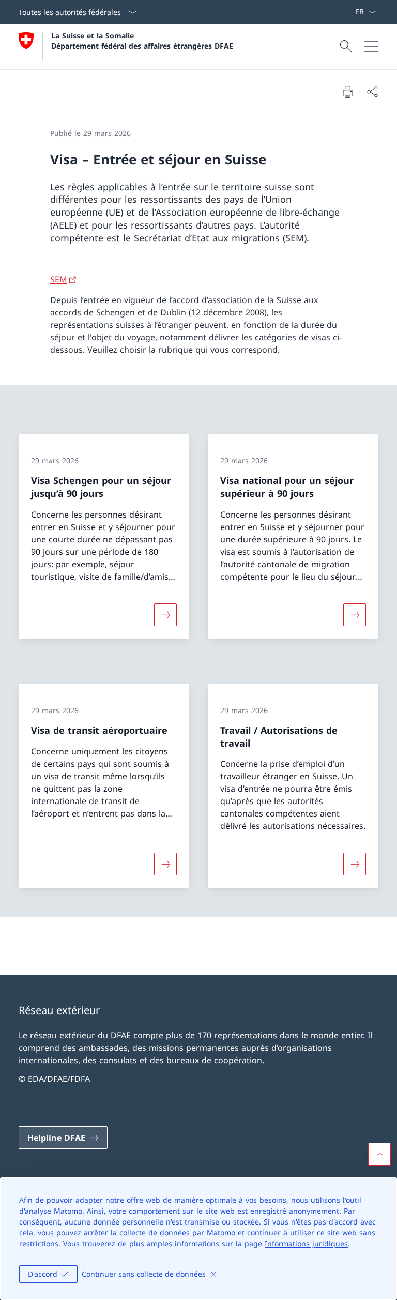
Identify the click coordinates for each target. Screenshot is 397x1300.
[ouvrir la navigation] (371, 46)
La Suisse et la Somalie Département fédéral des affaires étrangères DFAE (142, 40)
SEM (58, 279)
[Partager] (372, 91)
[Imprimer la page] (347, 91)
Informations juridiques (306, 1243)
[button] (379, 1154)
